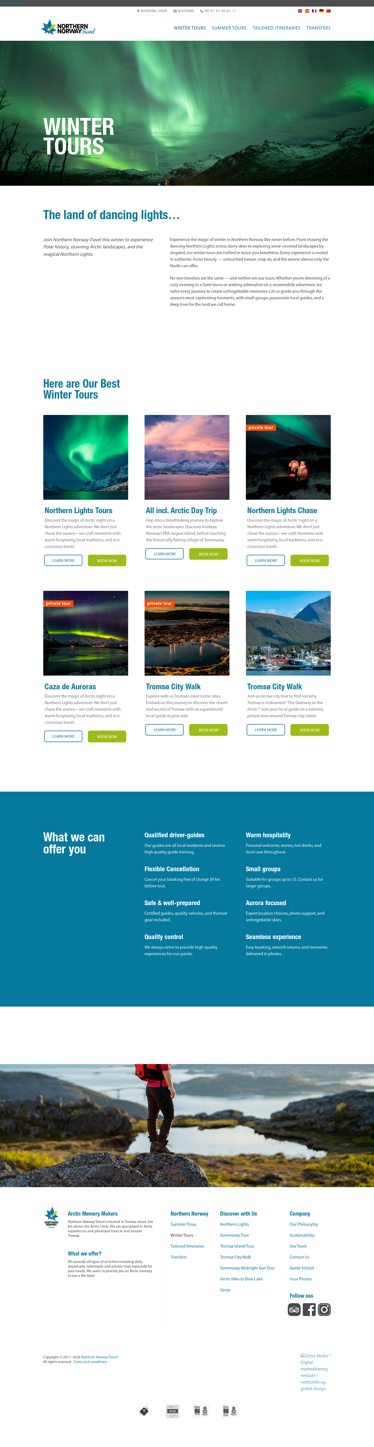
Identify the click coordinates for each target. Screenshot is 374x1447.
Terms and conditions (90, 1362)
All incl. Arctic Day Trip (181, 511)
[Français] (313, 11)
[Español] (305, 11)
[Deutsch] (320, 11)
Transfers (319, 28)
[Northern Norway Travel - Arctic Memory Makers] (68, 27)
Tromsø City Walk (173, 687)
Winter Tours (190, 28)
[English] (298, 11)
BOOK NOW (11, 3)
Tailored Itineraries (277, 28)
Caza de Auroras (70, 687)
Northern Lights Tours (79, 511)
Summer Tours (229, 28)
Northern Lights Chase (282, 511)
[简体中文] (327, 11)
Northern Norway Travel (99, 1357)
